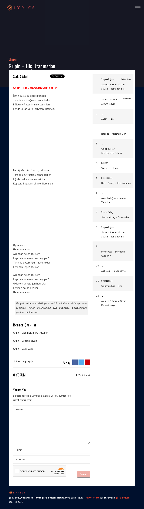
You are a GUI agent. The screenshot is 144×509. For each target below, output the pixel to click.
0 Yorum (19, 375)
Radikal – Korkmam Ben (113, 133)
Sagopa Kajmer (107, 79)
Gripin (13, 59)
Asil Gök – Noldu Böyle (113, 270)
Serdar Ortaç (107, 212)
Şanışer (104, 163)
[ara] (126, 7)
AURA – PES (107, 118)
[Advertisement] (42, 139)
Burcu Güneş (106, 178)
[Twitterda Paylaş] (81, 362)
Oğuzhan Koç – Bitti (111, 285)
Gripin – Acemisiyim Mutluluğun (30, 332)
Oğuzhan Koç (107, 280)
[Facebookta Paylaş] (75, 362)
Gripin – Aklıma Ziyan (25, 340)
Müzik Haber (127, 98)
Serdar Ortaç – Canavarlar (115, 217)
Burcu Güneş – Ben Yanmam (116, 183)
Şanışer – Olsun (109, 168)
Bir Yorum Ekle (83, 374)
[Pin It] (87, 362)
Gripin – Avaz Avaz (23, 348)
